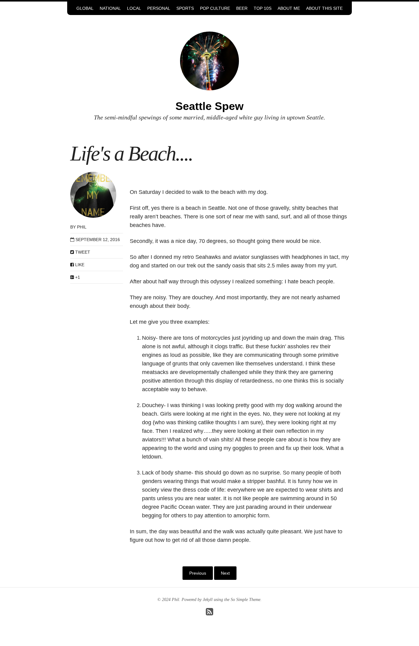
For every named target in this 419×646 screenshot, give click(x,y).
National (110, 8)
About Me (289, 8)
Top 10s (262, 8)
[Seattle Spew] (209, 60)
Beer (242, 8)
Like (79, 264)
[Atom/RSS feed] (209, 613)
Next (225, 573)
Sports (185, 8)
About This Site (324, 8)
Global (85, 8)
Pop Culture (215, 8)
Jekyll (208, 599)
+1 (77, 277)
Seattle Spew (209, 106)
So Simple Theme (245, 599)
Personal (158, 8)
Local (134, 8)
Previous (197, 573)
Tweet (82, 252)
